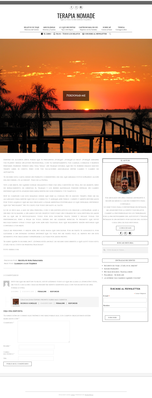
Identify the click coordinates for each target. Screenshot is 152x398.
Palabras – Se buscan (114, 275)
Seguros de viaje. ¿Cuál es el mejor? (120, 265)
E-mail (106, 296)
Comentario (8, 323)
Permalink (42, 292)
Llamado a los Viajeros (25, 263)
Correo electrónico (8, 353)
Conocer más (125, 228)
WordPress (89, 395)
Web (4, 358)
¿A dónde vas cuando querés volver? (122, 278)
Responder (54, 292)
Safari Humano (111, 269)
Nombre (6, 346)
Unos (73, 395)
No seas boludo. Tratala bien (118, 272)
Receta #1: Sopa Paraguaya (30, 260)
